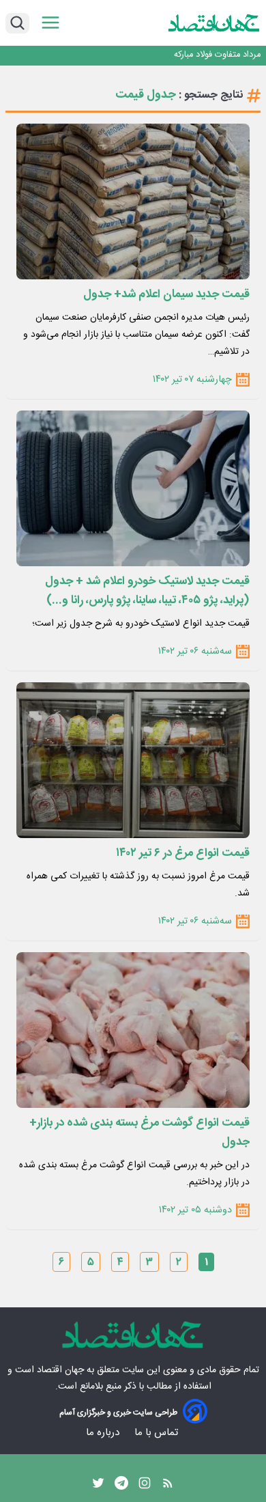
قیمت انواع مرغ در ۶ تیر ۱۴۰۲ (183, 853)
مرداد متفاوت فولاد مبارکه (217, 55)
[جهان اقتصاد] (214, 23)
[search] (17, 23)
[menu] (50, 22)
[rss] (168, 1486)
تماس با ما (157, 1432)
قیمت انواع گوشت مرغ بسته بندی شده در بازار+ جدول (139, 1132)
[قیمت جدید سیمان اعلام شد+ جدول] (133, 201)
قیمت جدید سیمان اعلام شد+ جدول (166, 294)
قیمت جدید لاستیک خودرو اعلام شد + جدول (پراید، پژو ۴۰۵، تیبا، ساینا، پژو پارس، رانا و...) (147, 591)
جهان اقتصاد (60, 1370)
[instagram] (144, 1486)
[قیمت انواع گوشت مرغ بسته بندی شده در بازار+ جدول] (133, 1030)
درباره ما (104, 1432)
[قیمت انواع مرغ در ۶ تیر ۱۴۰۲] (133, 760)
